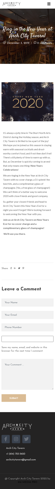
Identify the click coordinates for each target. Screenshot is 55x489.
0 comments (44, 43)
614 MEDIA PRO (27, 482)
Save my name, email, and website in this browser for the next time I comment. (24, 349)
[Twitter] (26, 439)
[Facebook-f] (6, 439)
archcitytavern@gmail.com (21, 460)
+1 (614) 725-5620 (15, 454)
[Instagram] (16, 439)
